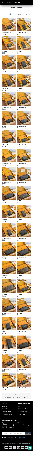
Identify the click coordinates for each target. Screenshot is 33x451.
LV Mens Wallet (6, 32)
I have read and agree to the (14, 437)
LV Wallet (4, 51)
